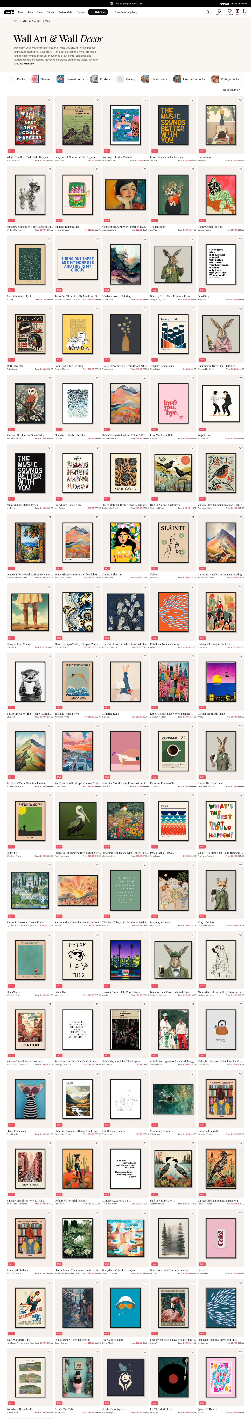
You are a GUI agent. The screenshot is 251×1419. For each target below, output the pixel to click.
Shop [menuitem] (21, 12)
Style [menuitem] (30, 12)
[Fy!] (9, 12)
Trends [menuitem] (50, 12)
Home (16, 21)
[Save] (49, 100)
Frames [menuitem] (81, 12)
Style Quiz (100, 12)
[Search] (207, 12)
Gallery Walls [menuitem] (66, 12)
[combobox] (162, 12)
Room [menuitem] (40, 12)
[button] (232, 89)
